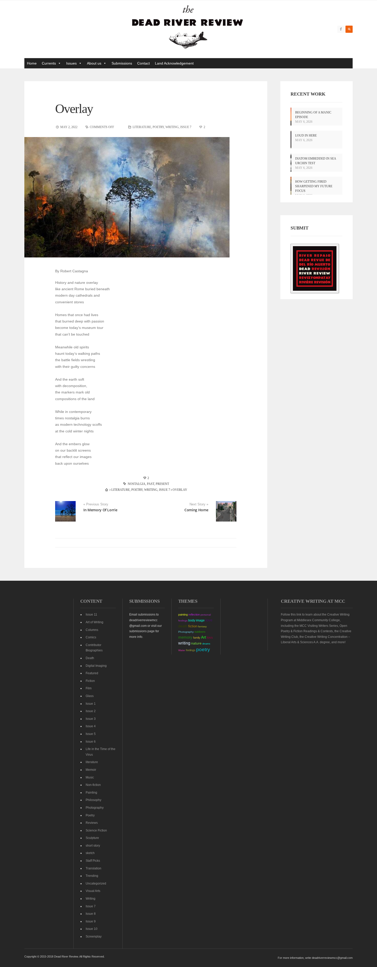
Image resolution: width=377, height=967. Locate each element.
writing (184, 643)
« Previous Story (95, 504)
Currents (49, 63)
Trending (92, 876)
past (150, 484)
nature (196, 643)
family (196, 637)
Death (90, 658)
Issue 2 (91, 711)
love (208, 620)
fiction (192, 626)
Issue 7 (185, 127)
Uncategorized (96, 883)
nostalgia (136, 484)
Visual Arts (93, 891)
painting (183, 614)
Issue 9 (91, 921)
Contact (143, 63)
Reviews (92, 823)
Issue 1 (91, 703)
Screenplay (94, 936)
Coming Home (196, 509)
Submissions (122, 63)
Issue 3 (91, 719)
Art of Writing (94, 622)
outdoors (199, 631)
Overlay (74, 108)
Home (32, 63)
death (182, 626)
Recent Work (308, 94)
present (162, 484)
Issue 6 (91, 741)
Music (90, 777)
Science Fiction (96, 830)
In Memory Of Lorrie (100, 509)
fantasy (202, 626)
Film (89, 688)
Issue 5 (91, 734)
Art (203, 637)
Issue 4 (91, 726)
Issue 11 (91, 614)
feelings (190, 650)
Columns (92, 630)
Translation (93, 868)
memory (185, 637)
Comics (91, 637)
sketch (90, 853)
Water (181, 650)
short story (93, 845)
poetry (203, 649)
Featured (92, 673)
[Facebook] (340, 29)
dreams (206, 643)
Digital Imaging (96, 666)
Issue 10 (91, 929)
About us (94, 63)
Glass (90, 696)
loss (210, 637)
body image (196, 620)
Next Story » (199, 504)
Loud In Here (306, 135)
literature (142, 127)
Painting (91, 792)
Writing (172, 127)
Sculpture (92, 838)
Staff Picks (93, 860)
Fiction (90, 681)
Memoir (91, 770)
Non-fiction (93, 785)
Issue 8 (91, 914)
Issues (71, 63)
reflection (194, 614)
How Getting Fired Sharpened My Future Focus (313, 186)
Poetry (158, 127)
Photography (95, 807)
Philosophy (93, 800)
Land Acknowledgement (174, 63)
